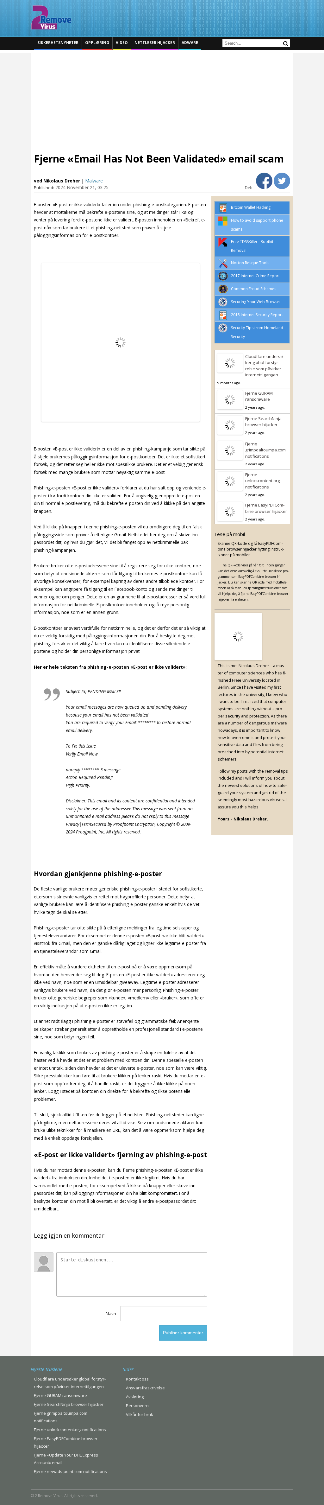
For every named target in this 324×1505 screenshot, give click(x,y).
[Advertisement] (162, 97)
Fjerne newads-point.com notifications (70, 1471)
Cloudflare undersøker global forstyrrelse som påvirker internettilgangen (264, 366)
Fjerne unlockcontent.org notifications (262, 481)
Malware (94, 181)
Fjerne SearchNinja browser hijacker (263, 422)
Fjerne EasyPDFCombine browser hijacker (266, 508)
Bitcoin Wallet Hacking (251, 207)
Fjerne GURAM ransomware (259, 396)
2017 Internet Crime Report (255, 275)
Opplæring (97, 42)
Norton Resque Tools (250, 262)
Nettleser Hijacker (154, 42)
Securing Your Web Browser (256, 301)
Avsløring (135, 1397)
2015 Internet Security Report (257, 314)
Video (122, 42)
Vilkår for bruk (139, 1414)
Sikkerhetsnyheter (57, 42)
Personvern (137, 1405)
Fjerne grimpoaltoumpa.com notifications (265, 450)
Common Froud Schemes (253, 288)
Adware (190, 42)
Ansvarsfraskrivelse (145, 1388)
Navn (111, 1313)
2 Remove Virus (51, 17)
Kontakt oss (137, 1379)
